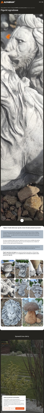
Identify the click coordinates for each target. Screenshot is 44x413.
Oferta (9, 7)
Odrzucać (12, 408)
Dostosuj (6, 408)
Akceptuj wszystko (19, 408)
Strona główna (4, 7)
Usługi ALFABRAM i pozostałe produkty (19, 7)
